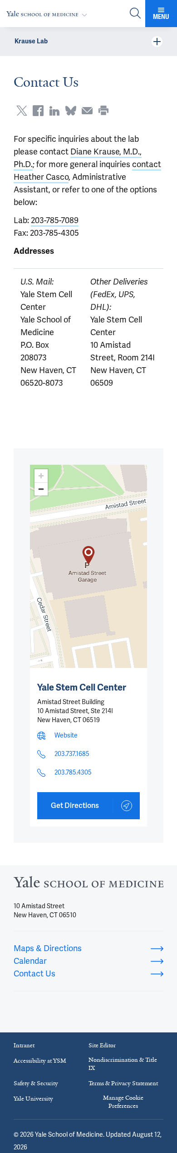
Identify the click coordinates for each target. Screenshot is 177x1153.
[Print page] (103, 110)
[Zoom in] (41, 475)
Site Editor (102, 1045)
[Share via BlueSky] (70, 110)
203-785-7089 (55, 220)
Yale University (33, 1098)
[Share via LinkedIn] (54, 110)
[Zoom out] (41, 488)
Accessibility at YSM (40, 1060)
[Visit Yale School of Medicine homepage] (88, 885)
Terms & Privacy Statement (123, 1083)
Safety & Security (36, 1083)
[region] (88, 566)
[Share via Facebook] (38, 110)
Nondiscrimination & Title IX (122, 1064)
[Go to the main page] (48, 14)
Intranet (24, 1045)
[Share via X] (21, 110)
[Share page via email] (87, 110)
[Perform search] (135, 14)
